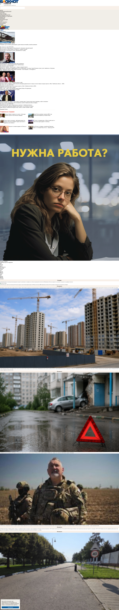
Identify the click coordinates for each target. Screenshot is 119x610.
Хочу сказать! (3, 31)
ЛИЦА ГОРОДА (3, 13)
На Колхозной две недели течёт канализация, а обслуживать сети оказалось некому (60, 525)
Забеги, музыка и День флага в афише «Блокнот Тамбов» (11, 287)
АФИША (1, 24)
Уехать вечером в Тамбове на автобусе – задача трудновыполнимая (87, 525)
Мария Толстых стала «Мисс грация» (8, 87)
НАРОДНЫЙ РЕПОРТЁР (5, 15)
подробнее (10, 262)
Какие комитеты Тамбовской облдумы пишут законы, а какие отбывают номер (16, 107)
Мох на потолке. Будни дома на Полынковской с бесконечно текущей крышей (16, 48)
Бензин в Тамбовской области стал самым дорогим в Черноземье (83, 368)
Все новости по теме (4, 46)
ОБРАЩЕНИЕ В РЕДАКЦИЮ (6, 16)
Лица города (2, 51)
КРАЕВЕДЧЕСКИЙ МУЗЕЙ (5, 11)
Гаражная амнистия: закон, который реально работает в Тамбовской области (16, 105)
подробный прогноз (4, 262)
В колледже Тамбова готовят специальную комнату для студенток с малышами (82, 528)
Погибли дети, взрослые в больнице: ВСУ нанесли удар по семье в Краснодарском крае (17, 284)
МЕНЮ (1, 10)
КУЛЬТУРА (2, 12)
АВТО (7, 27)
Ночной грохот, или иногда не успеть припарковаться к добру (13, 50)
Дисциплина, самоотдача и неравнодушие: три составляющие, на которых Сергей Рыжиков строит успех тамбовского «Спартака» (27, 68)
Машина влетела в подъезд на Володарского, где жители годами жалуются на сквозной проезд (18, 452)
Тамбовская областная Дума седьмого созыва (9, 89)
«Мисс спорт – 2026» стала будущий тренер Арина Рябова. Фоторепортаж (15, 88)
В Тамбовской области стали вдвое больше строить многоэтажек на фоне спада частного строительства (19, 368)
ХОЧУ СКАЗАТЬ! (3, 22)
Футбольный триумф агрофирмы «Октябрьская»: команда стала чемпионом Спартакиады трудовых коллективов (55, 452)
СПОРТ (1, 20)
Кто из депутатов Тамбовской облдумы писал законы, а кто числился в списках (16, 106)
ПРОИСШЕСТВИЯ (4, 19)
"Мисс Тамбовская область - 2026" (7, 70)
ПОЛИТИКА (2, 18)
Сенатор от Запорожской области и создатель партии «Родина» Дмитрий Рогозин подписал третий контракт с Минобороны (23, 525)
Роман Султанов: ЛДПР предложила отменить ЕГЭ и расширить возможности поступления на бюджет (50, 284)
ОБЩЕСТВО (2, 17)
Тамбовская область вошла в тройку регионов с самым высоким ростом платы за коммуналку (54, 368)
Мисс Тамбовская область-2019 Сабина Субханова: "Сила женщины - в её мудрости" (18, 69)
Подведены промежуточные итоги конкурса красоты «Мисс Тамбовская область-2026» (18, 86)
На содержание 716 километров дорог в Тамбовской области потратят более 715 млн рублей (41, 287)
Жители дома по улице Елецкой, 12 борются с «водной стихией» (13, 49)
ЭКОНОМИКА (3, 23)
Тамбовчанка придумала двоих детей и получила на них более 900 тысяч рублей (104, 287)
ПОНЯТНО (10, 607)
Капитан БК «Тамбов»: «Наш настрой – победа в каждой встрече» (14, 67)
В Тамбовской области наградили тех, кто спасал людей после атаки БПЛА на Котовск (74, 287)
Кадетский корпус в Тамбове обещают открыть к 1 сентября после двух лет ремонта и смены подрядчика (19, 528)
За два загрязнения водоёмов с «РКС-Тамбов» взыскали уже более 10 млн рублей (53, 528)
